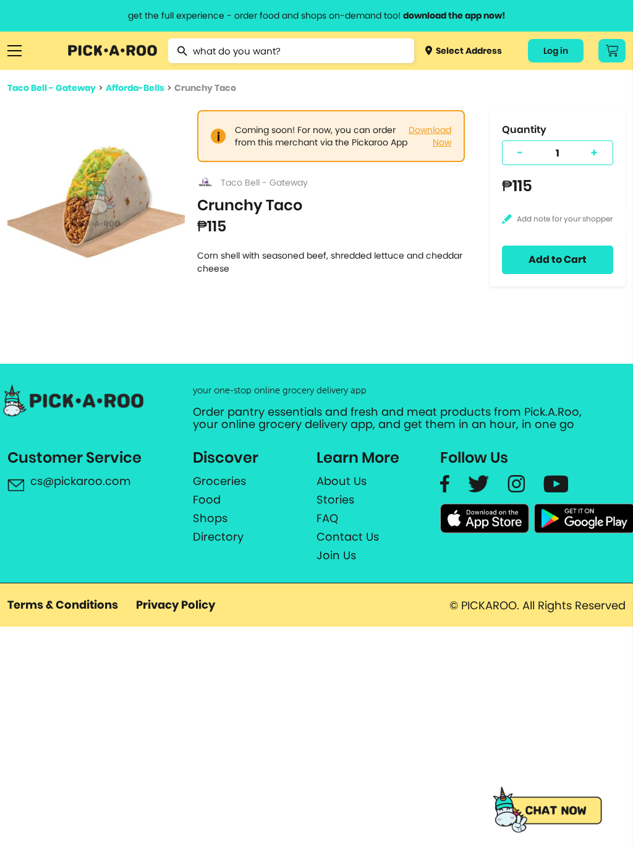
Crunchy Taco (205, 88)
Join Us (336, 555)
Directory (218, 537)
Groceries (219, 481)
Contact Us (347, 537)
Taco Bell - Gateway (51, 88)
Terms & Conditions (62, 604)
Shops (210, 518)
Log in (555, 51)
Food (207, 500)
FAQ (327, 518)
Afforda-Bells (135, 88)
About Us (341, 481)
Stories (335, 500)
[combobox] (291, 50)
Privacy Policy (175, 604)
